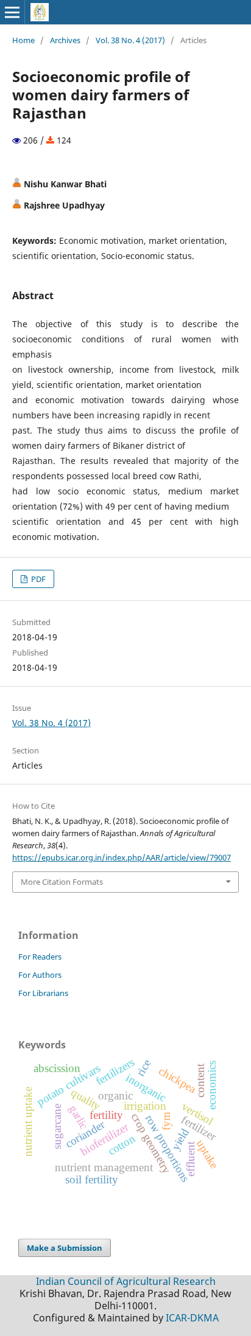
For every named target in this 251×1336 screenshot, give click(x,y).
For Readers (40, 956)
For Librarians (43, 993)
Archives (65, 40)
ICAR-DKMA (192, 1317)
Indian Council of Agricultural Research (126, 1281)
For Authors (40, 974)
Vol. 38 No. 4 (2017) (130, 40)
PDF (37, 578)
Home (23, 40)
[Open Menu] (12, 12)
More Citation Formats (62, 881)
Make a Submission (64, 1247)
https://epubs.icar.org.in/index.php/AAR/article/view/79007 (121, 857)
